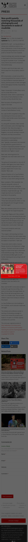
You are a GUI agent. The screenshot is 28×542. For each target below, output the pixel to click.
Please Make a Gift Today (14, 276)
